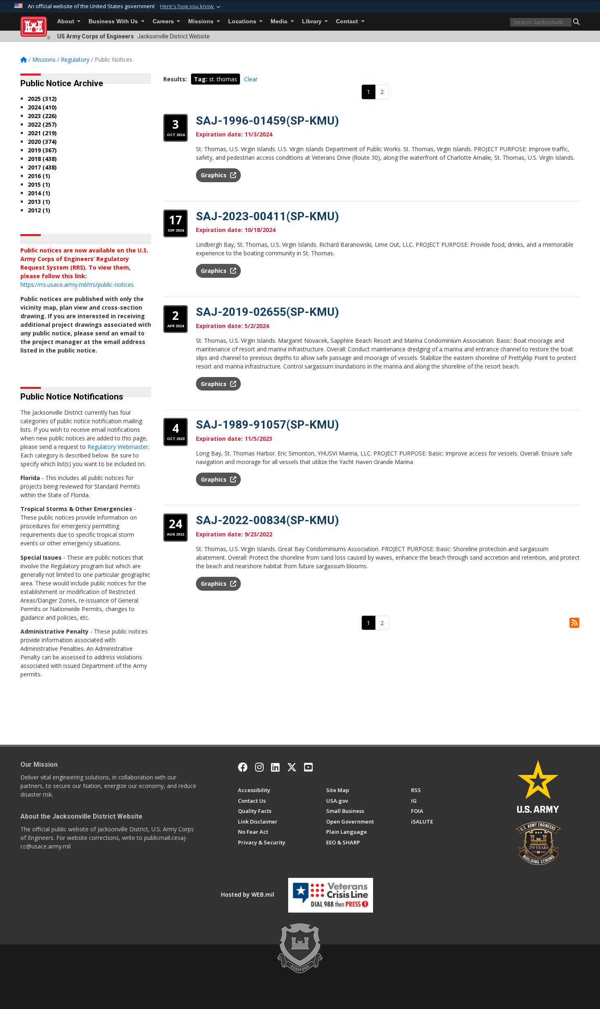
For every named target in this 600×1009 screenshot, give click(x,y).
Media (280, 21)
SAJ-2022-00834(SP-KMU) (267, 520)
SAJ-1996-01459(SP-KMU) (267, 120)
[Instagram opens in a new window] (259, 767)
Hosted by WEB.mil (247, 894)
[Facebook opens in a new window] (243, 767)
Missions (201, 21)
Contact (348, 21)
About (66, 21)
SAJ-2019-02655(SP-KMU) (267, 312)
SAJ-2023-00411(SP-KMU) (267, 216)
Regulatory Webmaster (117, 447)
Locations (243, 21)
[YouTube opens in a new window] (308, 767)
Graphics (214, 175)
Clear (251, 79)
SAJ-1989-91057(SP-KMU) (267, 424)
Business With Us (114, 21)
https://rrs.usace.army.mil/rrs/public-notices (77, 284)
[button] (191, 6)
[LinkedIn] (275, 767)
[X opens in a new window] (292, 767)
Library (312, 21)
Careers (164, 21)
